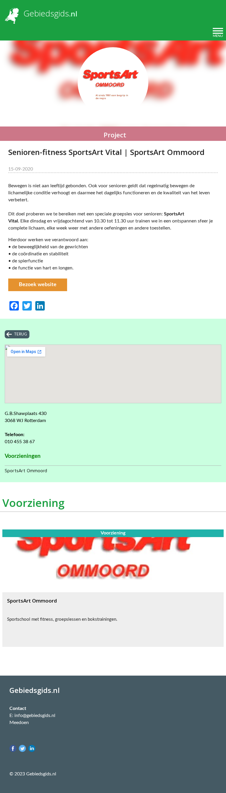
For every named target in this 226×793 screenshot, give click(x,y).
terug (20, 334)
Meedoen (19, 722)
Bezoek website (37, 284)
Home (11, 32)
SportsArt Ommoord (26, 470)
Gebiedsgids (46, 13)
